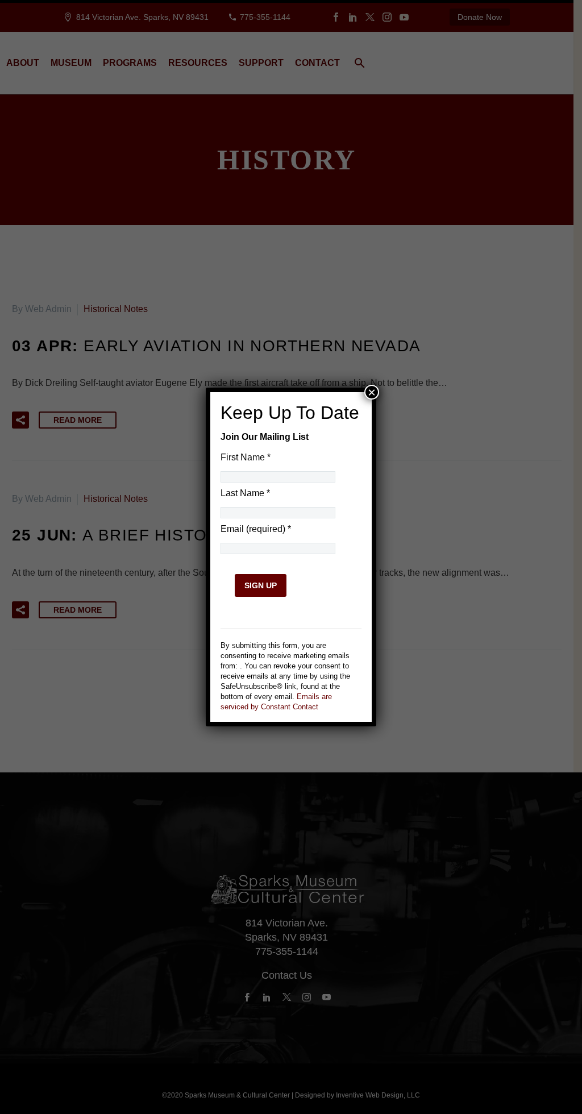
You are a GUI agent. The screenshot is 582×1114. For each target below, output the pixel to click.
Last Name (245, 493)
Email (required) (256, 529)
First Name (246, 457)
